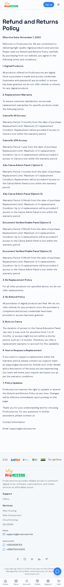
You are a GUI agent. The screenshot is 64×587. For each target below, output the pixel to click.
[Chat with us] (57, 571)
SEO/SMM (8, 524)
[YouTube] (32, 559)
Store (16, 584)
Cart (59, 584)
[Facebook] (18, 559)
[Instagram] (25, 559)
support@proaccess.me (20, 534)
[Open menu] (58, 4)
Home (5, 584)
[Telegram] (46, 559)
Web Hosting (9, 510)
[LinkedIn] (39, 559)
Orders (37, 584)
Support (48, 584)
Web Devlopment (12, 515)
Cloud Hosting (10, 519)
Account (27, 584)
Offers (6, 499)
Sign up (48, 4)
